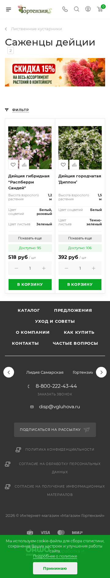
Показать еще (30, 238)
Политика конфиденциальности (59, 450)
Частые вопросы (75, 343)
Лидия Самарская (45, 372)
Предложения (73, 310)
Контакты (25, 343)
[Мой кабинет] (88, 10)
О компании (33, 332)
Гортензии (83, 372)
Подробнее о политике (55, 556)
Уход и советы (55, 321)
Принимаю (55, 568)
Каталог (29, 310)
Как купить (79, 332)
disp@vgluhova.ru (59, 406)
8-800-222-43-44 (56, 386)
